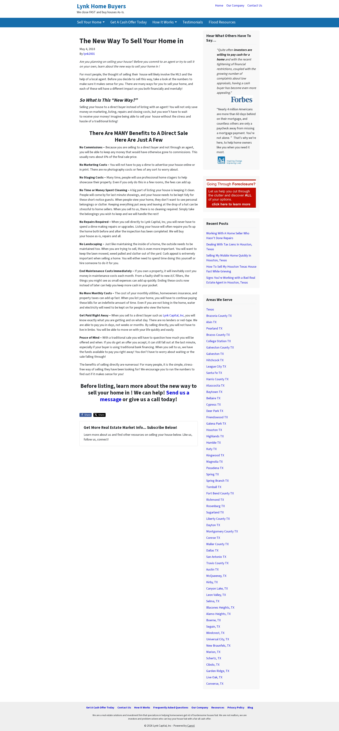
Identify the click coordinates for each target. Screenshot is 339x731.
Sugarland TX (215, 512)
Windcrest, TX (215, 633)
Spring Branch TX (217, 481)
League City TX (216, 366)
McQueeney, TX (216, 576)
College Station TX (218, 341)
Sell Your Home (89, 22)
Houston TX (214, 430)
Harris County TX (217, 379)
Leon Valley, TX (216, 595)
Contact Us (254, 5)
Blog (250, 708)
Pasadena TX (214, 468)
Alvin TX (211, 322)
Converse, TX (214, 683)
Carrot (191, 726)
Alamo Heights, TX (218, 614)
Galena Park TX (216, 423)
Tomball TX (213, 487)
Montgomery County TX (222, 531)
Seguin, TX (213, 626)
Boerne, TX (213, 620)
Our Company (235, 5)
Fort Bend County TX (220, 493)
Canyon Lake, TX (217, 588)
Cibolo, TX (212, 664)
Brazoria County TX (219, 316)
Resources (217, 708)
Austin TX (212, 569)
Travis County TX (217, 563)
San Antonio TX (216, 557)
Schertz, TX (213, 658)
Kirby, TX (212, 582)
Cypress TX (213, 404)
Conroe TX (213, 538)
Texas (210, 309)
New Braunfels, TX (218, 645)
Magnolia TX (214, 461)
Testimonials (193, 22)
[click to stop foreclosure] (231, 194)
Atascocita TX (215, 385)
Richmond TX (215, 500)
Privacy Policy (235, 708)
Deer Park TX (214, 411)
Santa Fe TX (214, 373)
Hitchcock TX (215, 360)
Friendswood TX (217, 417)
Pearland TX (214, 328)
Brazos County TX (218, 335)
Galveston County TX (220, 347)
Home (219, 5)
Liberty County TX (218, 519)
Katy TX (211, 449)
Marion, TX (213, 652)
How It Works (163, 22)
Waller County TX (217, 544)
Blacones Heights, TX (220, 607)
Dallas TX (212, 550)
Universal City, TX (217, 639)
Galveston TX (215, 354)
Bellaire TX (213, 398)
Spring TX (212, 474)
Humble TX (213, 442)
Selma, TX (212, 601)
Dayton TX (213, 525)
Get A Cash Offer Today (128, 22)
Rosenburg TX (215, 506)
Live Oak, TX (214, 677)
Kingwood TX (215, 455)
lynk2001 (89, 54)
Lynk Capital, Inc (173, 315)
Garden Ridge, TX (217, 671)
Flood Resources (222, 22)
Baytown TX (214, 392)
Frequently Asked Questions (170, 708)
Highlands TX (215, 436)
